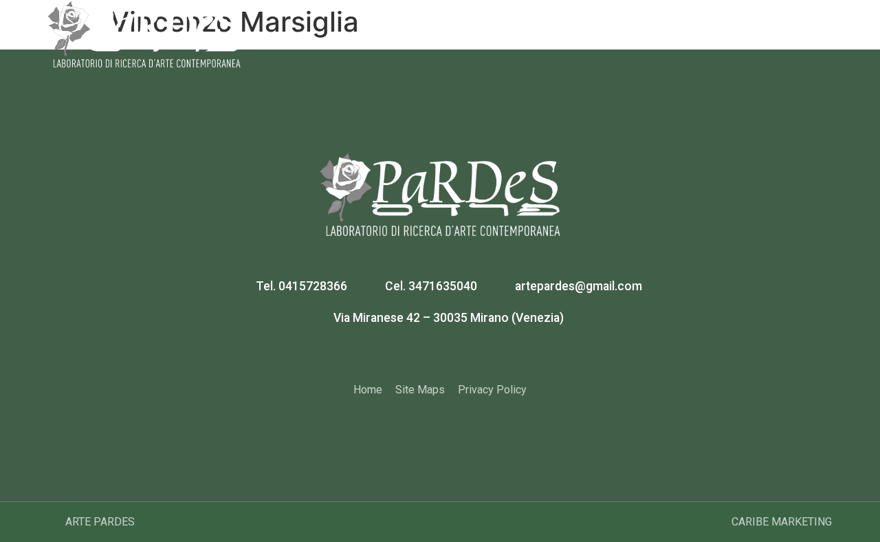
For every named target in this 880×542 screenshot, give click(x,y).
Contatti (797, 27)
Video (734, 27)
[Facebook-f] (423, 355)
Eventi (675, 27)
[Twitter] (457, 355)
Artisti (550, 27)
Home (417, 27)
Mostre (613, 27)
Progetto (484, 27)
